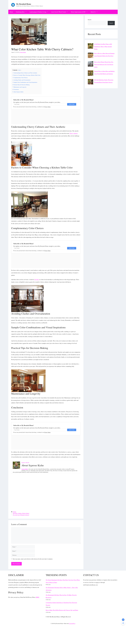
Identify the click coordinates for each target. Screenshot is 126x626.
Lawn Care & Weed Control (58, 12)
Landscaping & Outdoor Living (38, 12)
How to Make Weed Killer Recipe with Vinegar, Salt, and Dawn (62, 610)
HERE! (37, 597)
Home (11, 12)
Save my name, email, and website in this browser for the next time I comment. (33, 559)
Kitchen (14, 511)
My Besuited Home (23, 4)
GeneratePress (72, 623)
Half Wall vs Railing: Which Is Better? (21, 513)
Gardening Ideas (20, 12)
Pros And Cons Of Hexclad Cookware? (21, 515)
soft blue (36, 279)
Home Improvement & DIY (78, 12)
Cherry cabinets (73, 133)
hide (19, 70)
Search (89, 19)
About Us (93, 12)
